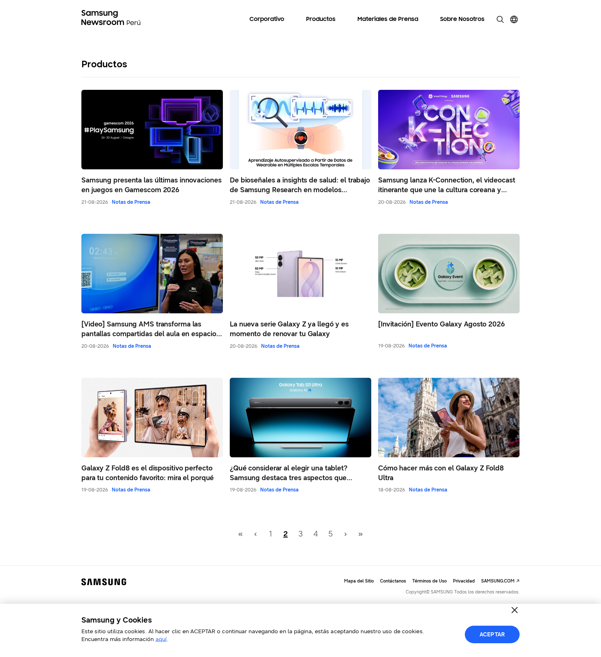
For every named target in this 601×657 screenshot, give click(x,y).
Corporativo (266, 19)
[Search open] (500, 19)
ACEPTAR (492, 634)
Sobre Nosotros (462, 19)
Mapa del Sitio (359, 581)
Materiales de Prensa (387, 19)
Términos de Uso (429, 581)
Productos (321, 19)
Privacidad (464, 581)
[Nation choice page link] (514, 19)
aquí (161, 639)
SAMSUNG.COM (498, 581)
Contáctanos (393, 581)
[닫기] (515, 610)
